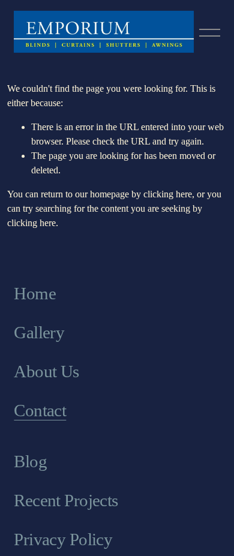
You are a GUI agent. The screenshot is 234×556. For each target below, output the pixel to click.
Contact (40, 410)
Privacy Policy (63, 539)
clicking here (167, 194)
